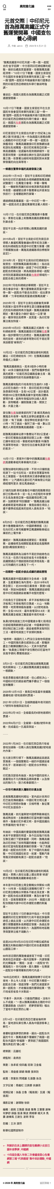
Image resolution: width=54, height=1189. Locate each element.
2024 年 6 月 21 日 (37, 45)
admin (20, 45)
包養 (18, 122)
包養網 (35, 275)
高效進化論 (27, 6)
